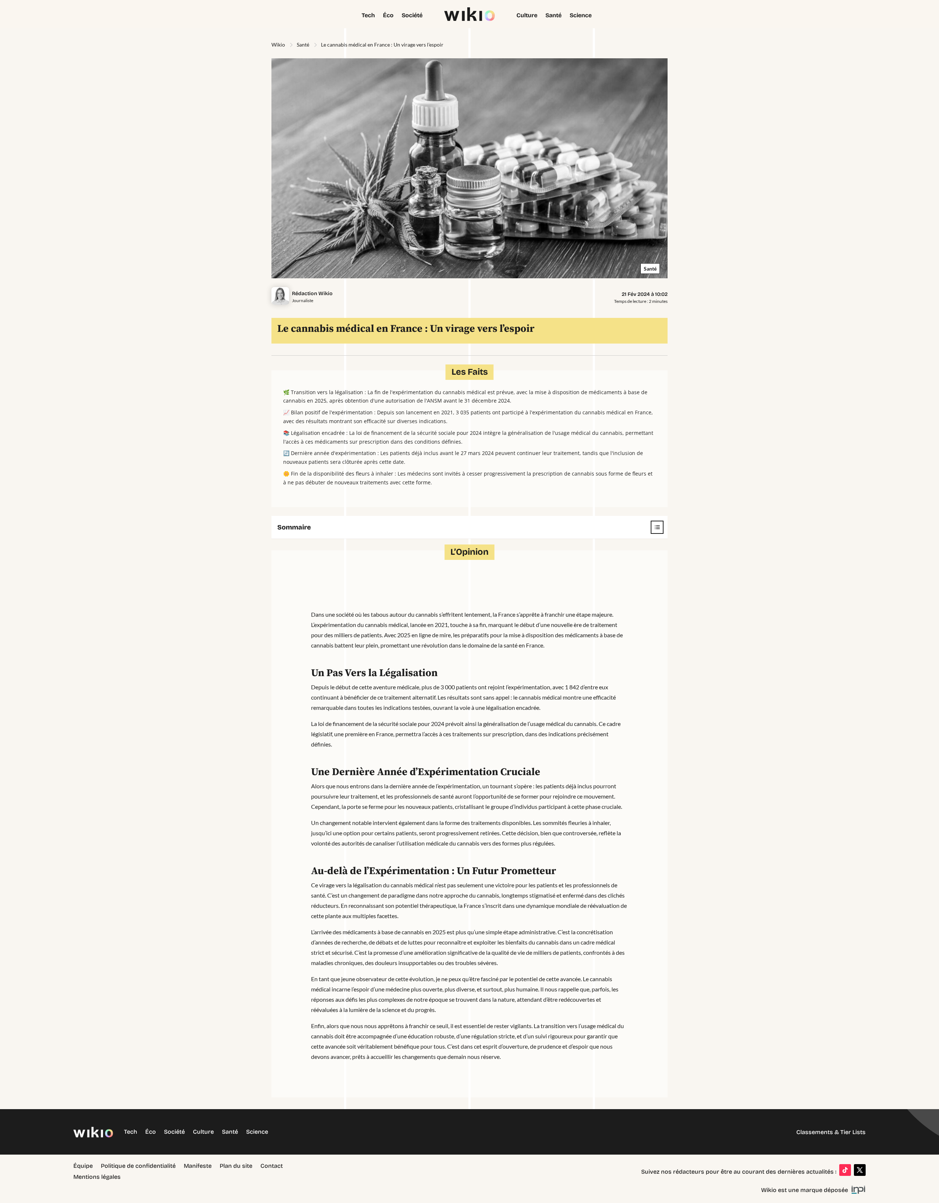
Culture (526, 16)
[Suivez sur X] (860, 1170)
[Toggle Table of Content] (653, 527)
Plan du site (236, 1166)
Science (581, 16)
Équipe (83, 1166)
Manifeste (198, 1166)
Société (412, 16)
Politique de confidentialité (138, 1166)
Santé (553, 16)
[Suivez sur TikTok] (845, 1170)
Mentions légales (97, 1177)
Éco (388, 16)
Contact (271, 1166)
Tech (368, 16)
